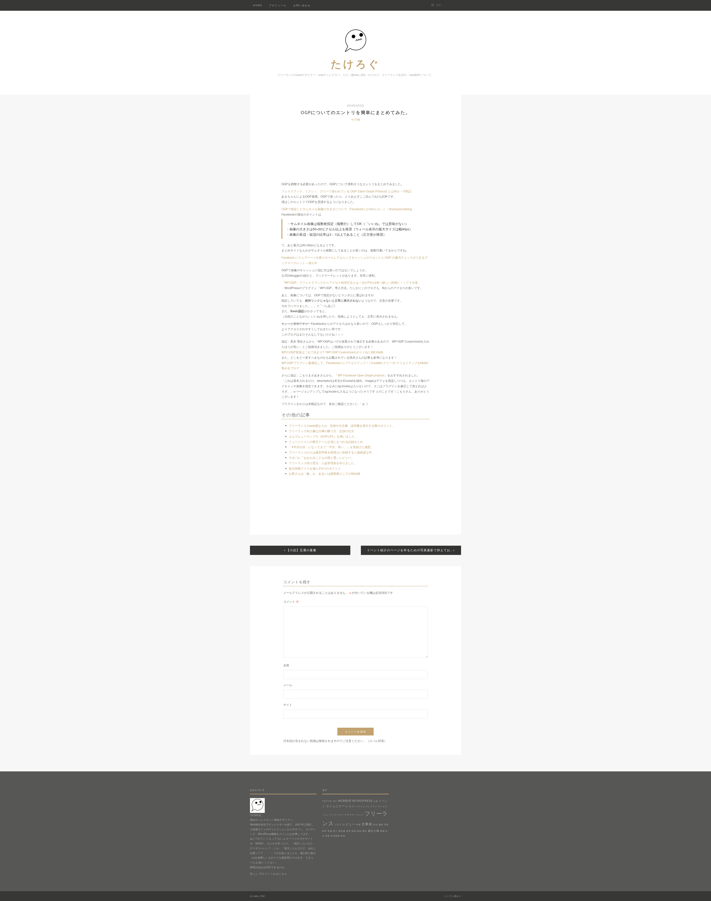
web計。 (261, 843)
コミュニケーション (340, 806)
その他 (355, 119)
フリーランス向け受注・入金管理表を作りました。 (323, 463)
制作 (324, 831)
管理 (327, 836)
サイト (287, 705)
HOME (257, 5)
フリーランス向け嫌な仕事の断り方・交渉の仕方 (321, 431)
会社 (375, 824)
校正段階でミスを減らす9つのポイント (315, 468)
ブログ (338, 824)
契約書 (342, 831)
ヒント (360, 815)
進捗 (343, 836)
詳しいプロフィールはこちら (268, 873)
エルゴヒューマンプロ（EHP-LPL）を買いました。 (323, 436)
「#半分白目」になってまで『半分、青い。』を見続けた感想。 (331, 447)
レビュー (348, 824)
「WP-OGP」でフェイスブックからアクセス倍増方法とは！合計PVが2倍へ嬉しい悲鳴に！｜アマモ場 (349, 282)
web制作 (345, 800)
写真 (386, 824)
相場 (382, 831)
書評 (364, 831)
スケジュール (363, 806)
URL (335, 801)
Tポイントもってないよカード (275, 838)
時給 (359, 831)
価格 (381, 824)
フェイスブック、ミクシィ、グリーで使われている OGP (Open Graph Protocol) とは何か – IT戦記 (346, 191)
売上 (335, 831)
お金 (375, 801)
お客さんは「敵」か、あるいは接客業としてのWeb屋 (324, 473)
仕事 (358, 824)
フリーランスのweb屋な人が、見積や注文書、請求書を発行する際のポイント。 (342, 425)
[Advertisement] (355, 155)
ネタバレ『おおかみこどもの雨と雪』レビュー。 (321, 457)
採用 (348, 831)
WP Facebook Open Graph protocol (361, 375)
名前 (286, 665)
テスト (374, 806)
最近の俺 (373, 830)
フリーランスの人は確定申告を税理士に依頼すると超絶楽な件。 (332, 452)
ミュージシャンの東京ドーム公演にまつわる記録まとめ (326, 442)
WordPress (362, 800)
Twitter (327, 801)
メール (287, 685)
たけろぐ (355, 64)
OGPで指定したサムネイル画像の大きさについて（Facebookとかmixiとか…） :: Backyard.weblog (347, 209)
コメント (291, 601)
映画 (354, 831)
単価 (330, 831)
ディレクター (337, 815)
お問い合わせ (302, 5)
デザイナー (350, 815)
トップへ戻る (451, 896)
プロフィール (277, 5)
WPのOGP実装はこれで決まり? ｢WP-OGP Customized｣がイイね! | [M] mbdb (332, 352)
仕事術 (367, 824)
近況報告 (335, 836)
